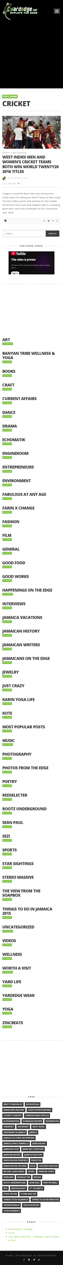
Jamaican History (21, 631)
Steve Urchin (10, 1194)
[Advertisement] (31, 54)
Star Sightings (17, 863)
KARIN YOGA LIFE (18, 699)
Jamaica (33, 1132)
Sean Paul (12, 822)
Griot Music (38, 1126)
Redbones (9, 1177)
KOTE (7, 713)
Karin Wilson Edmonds (16, 1160)
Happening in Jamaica (15, 1132)
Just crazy (13, 686)
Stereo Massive (18, 877)
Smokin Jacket (18, 1188)
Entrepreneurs (18, 467)
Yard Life (11, 982)
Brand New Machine (14, 1110)
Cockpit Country (13, 1115)
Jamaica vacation (33, 1154)
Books (8, 371)
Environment (16, 480)
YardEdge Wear (18, 995)
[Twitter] (34, 1259)
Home (11, 1232)
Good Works (15, 576)
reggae (37, 1177)
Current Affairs (19, 398)
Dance (8, 412)
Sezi (6, 836)
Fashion (10, 521)
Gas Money (23, 1126)
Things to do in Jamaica (16, 1199)
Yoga (7, 1009)
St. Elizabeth (36, 1188)
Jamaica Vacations (22, 617)
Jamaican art (39, 1143)
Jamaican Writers (21, 645)
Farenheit (9, 1126)
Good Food (13, 563)
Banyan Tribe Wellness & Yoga (28, 355)
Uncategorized (18, 153)
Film (6, 535)
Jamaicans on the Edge (26, 658)
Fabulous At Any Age (24, 494)
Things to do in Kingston (45, 1199)
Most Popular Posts (23, 727)
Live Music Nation (48, 1166)
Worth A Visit (16, 968)
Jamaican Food (11, 1149)
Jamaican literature (33, 1149)
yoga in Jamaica (12, 1210)
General (11, 549)
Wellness (12, 954)
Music (8, 740)
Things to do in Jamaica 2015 (27, 911)
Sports (5, 153)
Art (6, 339)
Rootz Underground (24, 809)
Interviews (13, 604)
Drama (9, 426)
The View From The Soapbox (21, 893)
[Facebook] (24, 1259)
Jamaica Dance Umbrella (16, 1143)
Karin (10, 178)
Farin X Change (18, 508)
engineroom (52, 1121)
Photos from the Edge (25, 768)
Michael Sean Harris (14, 1171)
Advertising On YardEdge (20, 1229)
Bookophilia (32, 1104)
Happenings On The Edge (27, 590)
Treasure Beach (12, 1205)
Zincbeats (12, 1023)
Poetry (9, 781)
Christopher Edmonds (39, 1110)
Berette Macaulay (13, 1104)
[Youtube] (39, 1259)
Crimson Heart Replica (37, 1115)
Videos (9, 940)
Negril (31, 1171)
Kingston (36, 1160)
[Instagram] (29, 1259)
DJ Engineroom (11, 1121)
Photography (16, 754)
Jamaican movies (12, 1154)
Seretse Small (50, 1182)
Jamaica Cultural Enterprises (19, 1138)
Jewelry (10, 672)
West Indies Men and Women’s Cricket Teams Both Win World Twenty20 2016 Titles (30, 164)
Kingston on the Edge (15, 1166)
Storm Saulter (28, 1194)
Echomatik (13, 440)
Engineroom (15, 453)
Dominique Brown (32, 1121)
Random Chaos (46, 1171)
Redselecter (14, 795)
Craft (8, 385)
